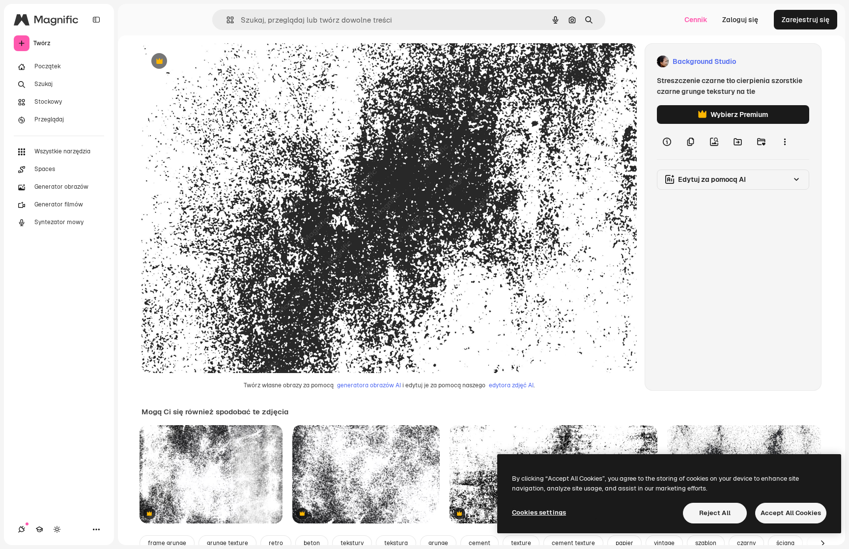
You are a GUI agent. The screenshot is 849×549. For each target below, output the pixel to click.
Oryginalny (209, 61)
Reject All (715, 513)
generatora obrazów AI (369, 385)
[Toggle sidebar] (96, 20)
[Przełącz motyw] (57, 529)
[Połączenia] (21, 529)
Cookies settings (539, 512)
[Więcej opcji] (784, 141)
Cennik (696, 19)
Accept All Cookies (791, 513)
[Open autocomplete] (226, 20)
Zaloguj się (740, 19)
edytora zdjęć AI (511, 385)
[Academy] (39, 529)
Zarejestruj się (805, 19)
